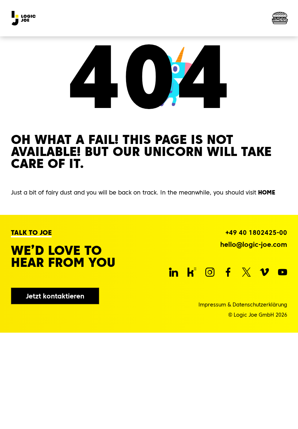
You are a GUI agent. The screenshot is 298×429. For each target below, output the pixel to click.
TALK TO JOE (31, 232)
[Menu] (279, 18)
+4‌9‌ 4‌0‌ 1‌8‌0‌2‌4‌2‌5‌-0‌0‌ (256, 232)
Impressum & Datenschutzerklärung (242, 304)
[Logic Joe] (23, 18)
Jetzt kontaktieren (55, 296)
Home (266, 192)
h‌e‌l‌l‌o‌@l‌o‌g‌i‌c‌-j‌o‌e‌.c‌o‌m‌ (253, 244)
